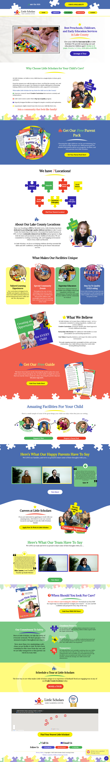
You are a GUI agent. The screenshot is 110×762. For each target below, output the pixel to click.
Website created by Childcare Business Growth (55, 755)
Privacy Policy (40, 752)
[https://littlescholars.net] (24, 12)
